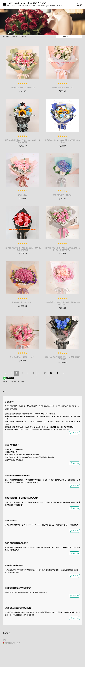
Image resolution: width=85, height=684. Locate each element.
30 (51, 373)
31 (57, 373)
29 (45, 373)
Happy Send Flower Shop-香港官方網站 (26, 3)
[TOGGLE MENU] (4, 4)
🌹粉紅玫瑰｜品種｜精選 (11, 643)
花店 (4, 640)
